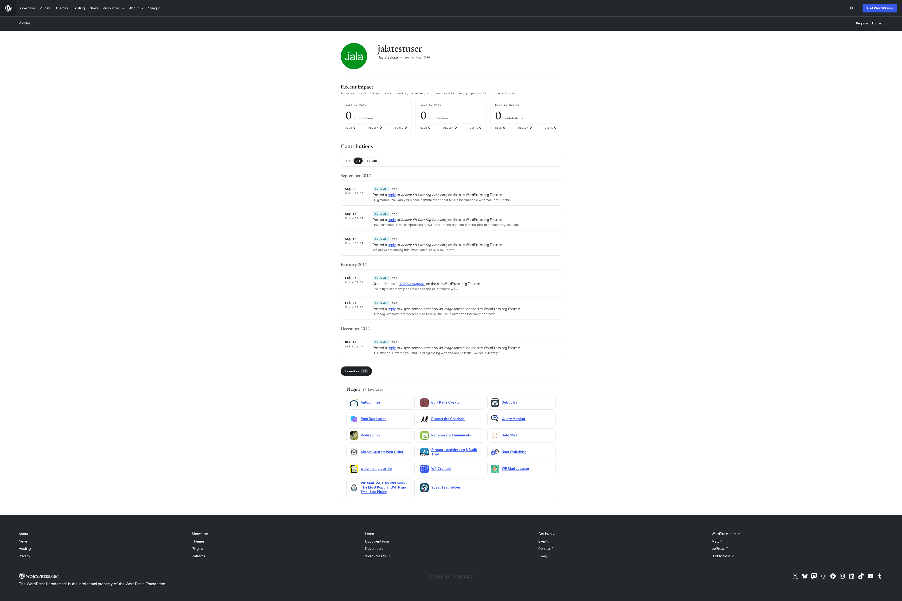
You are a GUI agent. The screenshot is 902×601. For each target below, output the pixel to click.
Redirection (370, 435)
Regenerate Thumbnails (451, 435)
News (23, 541)
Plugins (197, 549)
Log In (876, 23)
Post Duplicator (373, 419)
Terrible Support (411, 284)
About (23, 534)
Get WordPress (880, 8)
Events (543, 541)
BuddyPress (723, 556)
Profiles (25, 23)
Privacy (24, 556)
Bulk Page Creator (446, 402)
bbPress (720, 549)
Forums (372, 160)
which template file (376, 468)
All (358, 160)
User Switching (514, 452)
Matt (717, 541)
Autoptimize (370, 402)
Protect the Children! (448, 419)
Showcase (200, 534)
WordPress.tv (377, 556)
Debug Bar (510, 402)
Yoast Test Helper (445, 487)
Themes (198, 541)
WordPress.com (726, 534)
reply (392, 195)
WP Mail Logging (515, 468)
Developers (374, 549)
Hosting (25, 549)
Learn (369, 534)
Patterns (198, 556)
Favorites (355, 371)
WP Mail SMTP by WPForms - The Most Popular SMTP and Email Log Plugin (384, 487)
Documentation (377, 541)
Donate (546, 549)
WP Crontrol (441, 468)
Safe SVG (509, 435)
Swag (544, 556)
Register (862, 23)
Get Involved (548, 534)
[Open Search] (851, 8)
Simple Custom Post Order (382, 452)
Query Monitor (513, 419)
